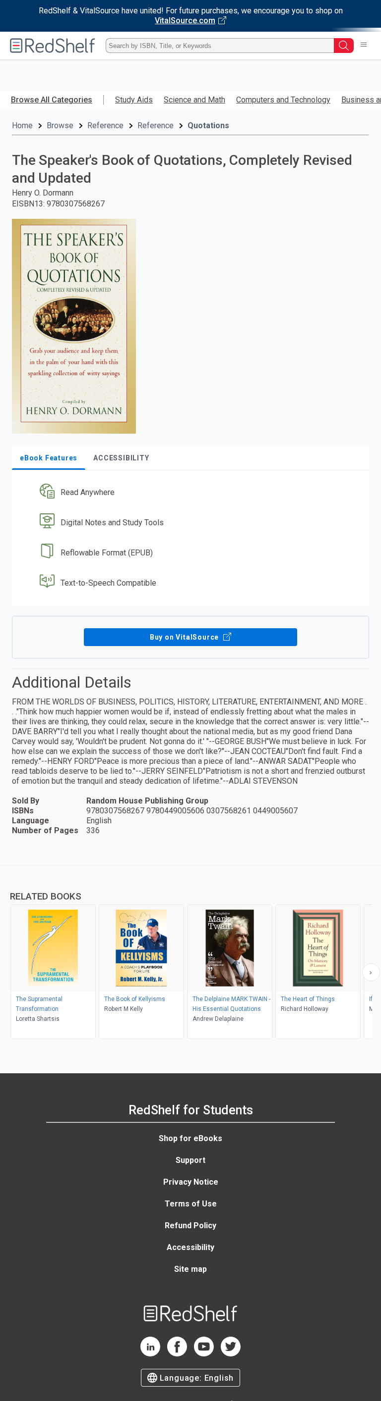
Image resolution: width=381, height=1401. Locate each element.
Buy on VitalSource (185, 637)
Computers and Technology (283, 99)
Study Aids (134, 99)
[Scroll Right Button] (371, 972)
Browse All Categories (51, 99)
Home (22, 125)
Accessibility (190, 1247)
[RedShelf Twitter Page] (231, 1353)
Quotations (208, 125)
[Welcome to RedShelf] (52, 45)
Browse (60, 125)
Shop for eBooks (190, 1138)
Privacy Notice (190, 1182)
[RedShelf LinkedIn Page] (150, 1353)
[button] (189, 493)
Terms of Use (191, 1203)
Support (190, 1160)
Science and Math (194, 99)
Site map (190, 1269)
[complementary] (190, 953)
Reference (105, 125)
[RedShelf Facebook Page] (177, 1353)
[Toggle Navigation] (364, 45)
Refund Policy (190, 1225)
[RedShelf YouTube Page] (204, 1353)
